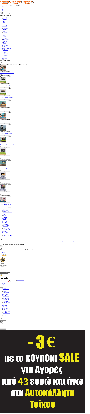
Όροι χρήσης (3, 284)
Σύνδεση (3, 7)
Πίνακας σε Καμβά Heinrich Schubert (7, 73)
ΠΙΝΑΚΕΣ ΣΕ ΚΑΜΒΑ (4, 58)
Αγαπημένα (3, 8)
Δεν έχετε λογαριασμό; (3, 324)
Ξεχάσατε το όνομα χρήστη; (5, 326)
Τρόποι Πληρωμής (4, 285)
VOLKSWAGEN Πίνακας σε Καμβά (6, 204)
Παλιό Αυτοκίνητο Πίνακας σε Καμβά (7, 156)
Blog (2, 9)
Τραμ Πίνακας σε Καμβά (4, 193)
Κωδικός (1, 321)
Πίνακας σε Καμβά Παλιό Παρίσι (6, 168)
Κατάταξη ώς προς (10, 64)
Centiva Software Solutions (20, 280)
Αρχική (3, 6)
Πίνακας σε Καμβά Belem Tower (6, 121)
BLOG (2, 251)
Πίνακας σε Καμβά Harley (5, 85)
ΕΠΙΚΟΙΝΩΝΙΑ (3, 252)
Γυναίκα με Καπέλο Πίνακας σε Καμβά (7, 144)
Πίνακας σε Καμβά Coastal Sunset (6, 97)
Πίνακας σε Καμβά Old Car (5, 109)
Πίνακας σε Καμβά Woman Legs (6, 133)
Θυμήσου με (2, 323)
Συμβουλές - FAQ (4, 283)
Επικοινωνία (3, 10)
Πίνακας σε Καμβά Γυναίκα (5, 180)
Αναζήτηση (1, 13)
